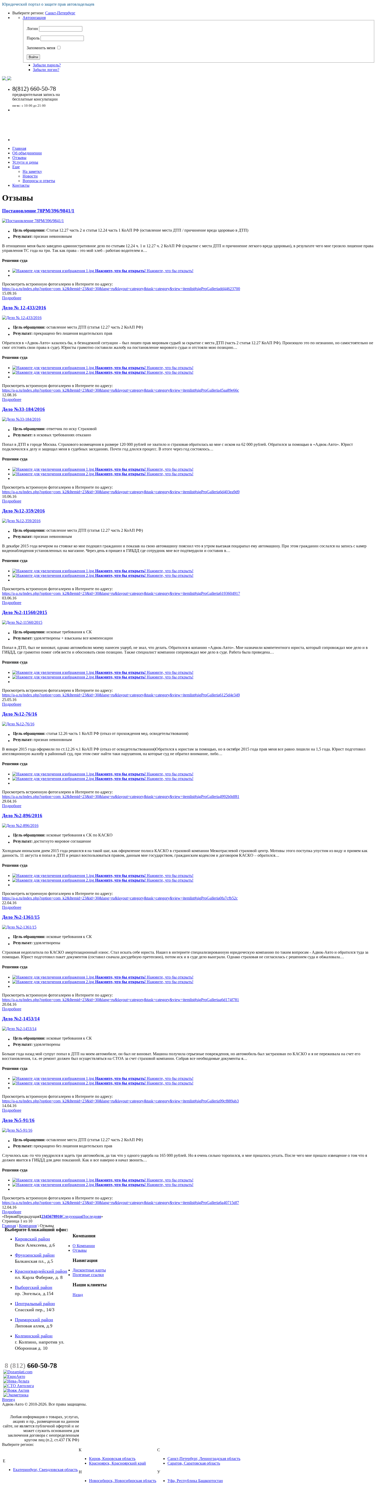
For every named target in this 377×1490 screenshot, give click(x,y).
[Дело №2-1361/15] (19, 927)
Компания (28, 1225)
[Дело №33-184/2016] (21, 419)
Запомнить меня (41, 48)
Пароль (33, 38)
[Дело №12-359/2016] (21, 521)
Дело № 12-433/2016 (24, 307)
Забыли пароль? (47, 65)
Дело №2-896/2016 (22, 815)
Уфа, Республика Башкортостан (195, 1480)
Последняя (91, 1216)
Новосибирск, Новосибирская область (122, 1480)
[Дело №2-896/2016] (20, 825)
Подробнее (11, 298)
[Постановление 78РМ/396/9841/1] (33, 221)
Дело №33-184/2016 (23, 409)
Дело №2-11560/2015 (24, 612)
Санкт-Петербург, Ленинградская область (203, 1458)
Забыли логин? (46, 69)
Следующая (72, 1216)
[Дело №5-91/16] (17, 1130)
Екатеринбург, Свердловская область (45, 1469)
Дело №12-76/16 (19, 714)
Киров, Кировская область (112, 1458)
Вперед (8, 1399)
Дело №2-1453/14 (21, 1018)
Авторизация (34, 17)
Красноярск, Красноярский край (117, 1463)
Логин (32, 28)
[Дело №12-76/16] (18, 724)
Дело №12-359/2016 (23, 511)
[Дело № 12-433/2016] (22, 317)
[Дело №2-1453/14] (19, 1029)
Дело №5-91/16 (18, 1120)
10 (60, 1216)
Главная (9, 1225)
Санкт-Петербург (60, 13)
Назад (78, 1294)
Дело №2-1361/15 (21, 917)
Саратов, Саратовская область (193, 1463)
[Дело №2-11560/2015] (22, 622)
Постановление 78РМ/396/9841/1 (38, 210)
